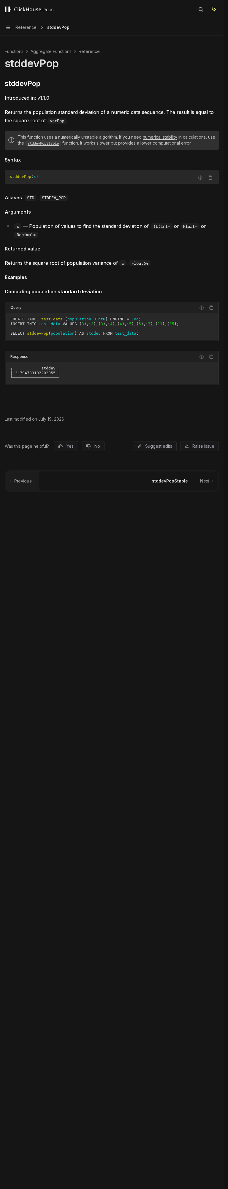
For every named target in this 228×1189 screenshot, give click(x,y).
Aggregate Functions (51, 51)
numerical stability (160, 137)
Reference (89, 51)
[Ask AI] (214, 9)
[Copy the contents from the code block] (210, 177)
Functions (14, 51)
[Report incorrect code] (200, 177)
